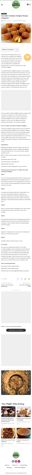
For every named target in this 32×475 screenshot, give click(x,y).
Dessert (4, 13)
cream (4, 85)
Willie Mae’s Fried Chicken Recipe (9, 268)
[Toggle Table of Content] (16, 50)
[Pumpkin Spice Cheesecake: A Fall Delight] (24, 411)
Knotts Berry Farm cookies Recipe (10, 266)
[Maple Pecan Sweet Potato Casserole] (8, 433)
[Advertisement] (16, 100)
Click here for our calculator (16, 330)
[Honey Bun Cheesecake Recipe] (24, 433)
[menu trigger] (2, 4)
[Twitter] (21, 278)
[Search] (30, 4)
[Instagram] (19, 461)
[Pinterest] (25, 278)
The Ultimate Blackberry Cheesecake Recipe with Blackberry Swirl (7, 420)
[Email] (29, 278)
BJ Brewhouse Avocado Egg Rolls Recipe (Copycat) (15, 271)
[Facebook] (17, 278)
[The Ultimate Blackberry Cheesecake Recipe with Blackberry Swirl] (8, 411)
